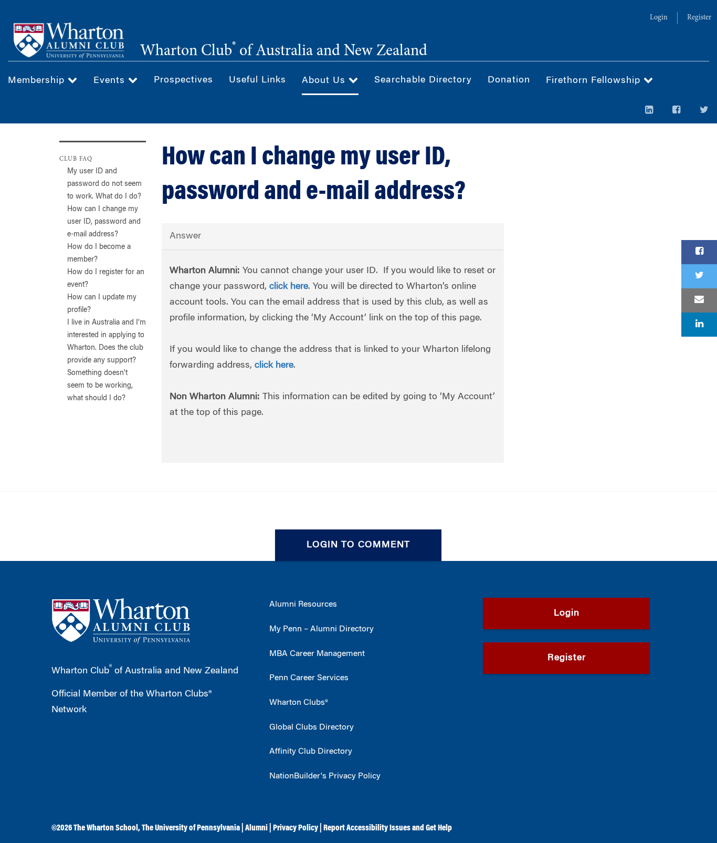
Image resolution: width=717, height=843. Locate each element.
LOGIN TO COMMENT (358, 545)
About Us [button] (325, 81)
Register (699, 18)
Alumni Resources (303, 604)
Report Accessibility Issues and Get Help (387, 828)
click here (288, 287)
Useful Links (257, 80)
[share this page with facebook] (699, 252)
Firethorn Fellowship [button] (595, 81)
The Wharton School (105, 828)
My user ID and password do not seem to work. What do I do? (104, 184)
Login (659, 18)
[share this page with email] (699, 300)
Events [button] (110, 81)
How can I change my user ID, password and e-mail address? (104, 222)
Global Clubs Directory (311, 727)
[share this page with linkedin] (699, 325)
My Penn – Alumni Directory (321, 629)
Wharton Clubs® (298, 703)
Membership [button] (38, 81)
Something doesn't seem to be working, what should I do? (100, 386)
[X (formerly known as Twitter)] (704, 111)
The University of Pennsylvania (191, 828)
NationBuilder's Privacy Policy (325, 776)
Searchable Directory (423, 80)
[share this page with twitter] (699, 276)
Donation (509, 80)
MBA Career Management (317, 654)
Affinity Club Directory (310, 751)
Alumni (256, 828)
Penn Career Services (309, 678)
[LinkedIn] (649, 111)
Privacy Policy (295, 828)
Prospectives (183, 80)
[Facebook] (676, 111)
